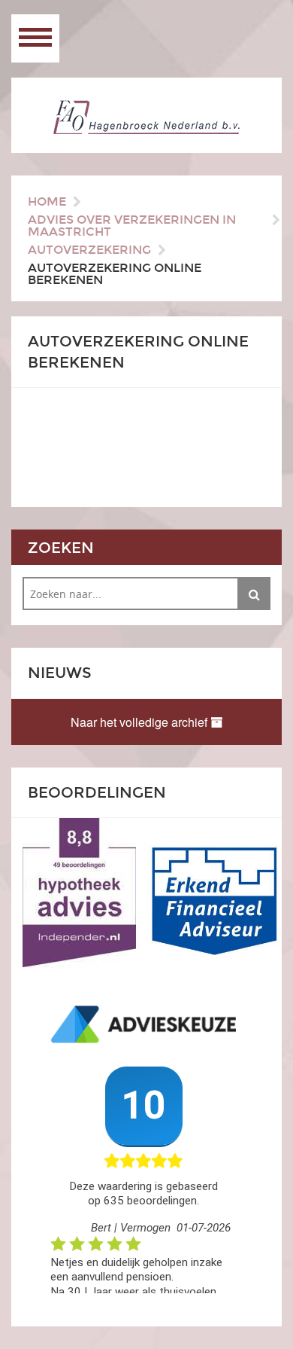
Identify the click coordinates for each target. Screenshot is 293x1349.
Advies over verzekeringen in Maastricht (132, 225)
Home (47, 201)
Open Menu (35, 38)
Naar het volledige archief (140, 722)
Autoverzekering (89, 250)
